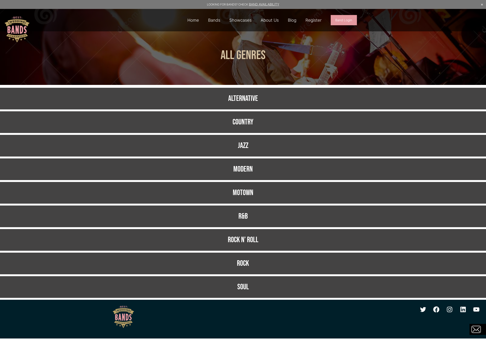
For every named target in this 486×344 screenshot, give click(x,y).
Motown (243, 192)
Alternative (243, 98)
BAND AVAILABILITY (264, 4)
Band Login (343, 20)
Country (243, 122)
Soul (243, 287)
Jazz (243, 145)
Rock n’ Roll (243, 239)
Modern (243, 169)
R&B (243, 216)
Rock (243, 263)
